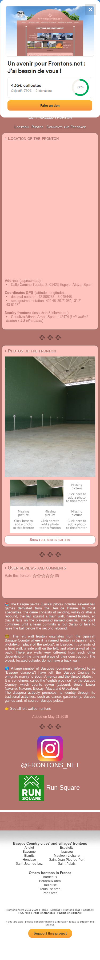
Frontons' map (72, 909)
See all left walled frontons (30, 709)
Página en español (69, 912)
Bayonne (29, 851)
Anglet (29, 847)
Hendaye (29, 860)
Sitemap (55, 909)
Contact (88, 909)
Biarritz (29, 855)
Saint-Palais (66, 864)
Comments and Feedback (66, 127)
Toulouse (50, 885)
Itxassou (67, 851)
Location (21, 127)
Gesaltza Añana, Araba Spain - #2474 (40, 317)
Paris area (50, 893)
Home (44, 909)
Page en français (44, 912)
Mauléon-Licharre (67, 855)
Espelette (67, 847)
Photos (37, 127)
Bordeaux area (50, 881)
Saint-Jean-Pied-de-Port (66, 860)
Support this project (50, 933)
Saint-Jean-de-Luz (29, 864)
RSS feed (24, 912)
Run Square (63, 787)
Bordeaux (50, 877)
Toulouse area (50, 889)
